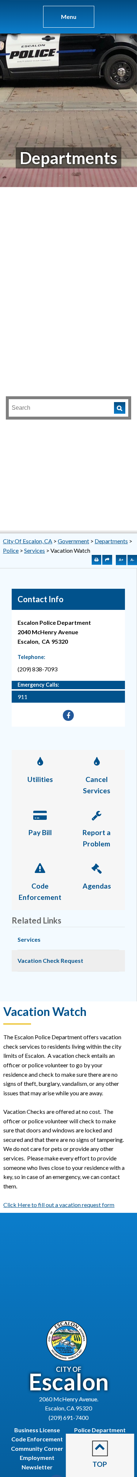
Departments (111, 540)
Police (11, 550)
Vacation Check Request (50, 960)
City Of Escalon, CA (27, 540)
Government (73, 540)
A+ (121, 560)
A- (132, 560)
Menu (68, 16)
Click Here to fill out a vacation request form (58, 1204)
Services (34, 550)
